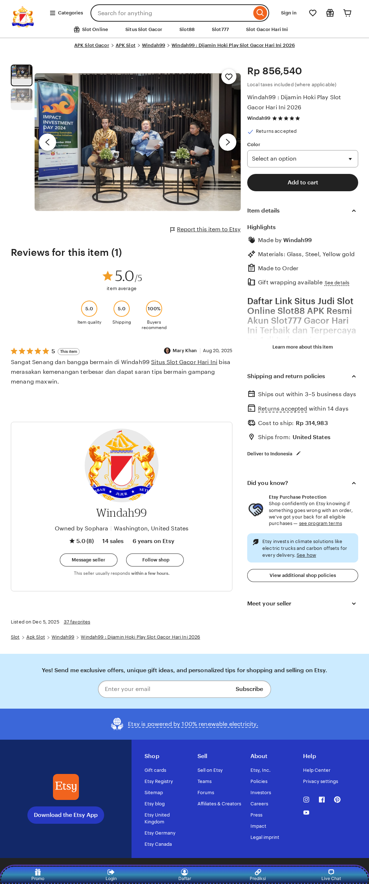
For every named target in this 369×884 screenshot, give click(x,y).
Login (111, 878)
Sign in (289, 13)
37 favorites (77, 622)
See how (306, 555)
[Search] (260, 13)
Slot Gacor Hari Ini (267, 29)
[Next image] (227, 142)
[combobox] (171, 13)
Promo (37, 878)
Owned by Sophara (81, 528)
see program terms (320, 523)
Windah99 (153, 45)
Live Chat (331, 878)
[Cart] (347, 13)
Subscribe (249, 689)
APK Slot (125, 45)
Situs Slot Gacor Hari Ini (184, 362)
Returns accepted (282, 408)
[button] (88, 559)
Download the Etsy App (66, 814)
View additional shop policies (303, 575)
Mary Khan (185, 350)
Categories (70, 13)
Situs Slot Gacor (143, 29)
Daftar (184, 878)
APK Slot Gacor (91, 45)
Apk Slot (35, 637)
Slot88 (187, 29)
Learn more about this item (302, 347)
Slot (15, 637)
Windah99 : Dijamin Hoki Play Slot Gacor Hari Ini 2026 (233, 45)
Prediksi (258, 878)
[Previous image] (47, 142)
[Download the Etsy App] (66, 787)
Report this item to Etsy (209, 229)
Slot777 (220, 29)
